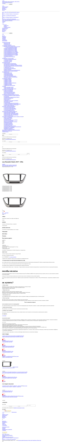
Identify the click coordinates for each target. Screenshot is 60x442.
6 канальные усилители (8, 61)
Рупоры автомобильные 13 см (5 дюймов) (11, 51)
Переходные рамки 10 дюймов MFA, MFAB (11, 113)
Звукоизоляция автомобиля (8, 74)
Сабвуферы (4, 37)
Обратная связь (14, 412)
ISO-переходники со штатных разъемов (10, 64)
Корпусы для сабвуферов (8, 117)
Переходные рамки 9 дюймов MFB (9, 112)
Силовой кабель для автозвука (9, 67)
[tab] (31, 231)
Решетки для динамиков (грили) (9, 129)
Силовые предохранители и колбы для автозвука (12, 95)
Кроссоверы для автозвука (8, 55)
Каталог (3, 35)
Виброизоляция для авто (8, 72)
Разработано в (36, 440)
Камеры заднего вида (7, 98)
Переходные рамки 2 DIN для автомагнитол (11, 114)
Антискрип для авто (7, 77)
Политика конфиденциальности (23, 440)
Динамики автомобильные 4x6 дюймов (10, 48)
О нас (3, 413)
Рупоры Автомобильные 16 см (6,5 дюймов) (11, 52)
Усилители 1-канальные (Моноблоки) (10, 59)
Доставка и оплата (5, 6)
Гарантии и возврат (7, 27)
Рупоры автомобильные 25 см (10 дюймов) (11, 54)
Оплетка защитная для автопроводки (10, 63)
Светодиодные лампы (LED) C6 (9, 107)
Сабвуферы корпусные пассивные (9, 85)
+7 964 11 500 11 (16, 1)
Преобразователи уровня (8, 122)
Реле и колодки (6, 96)
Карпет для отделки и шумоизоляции (10, 76)
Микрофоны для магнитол (8, 128)
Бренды (3, 10)
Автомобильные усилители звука (7, 58)
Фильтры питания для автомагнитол (10, 125)
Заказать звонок (2, 3)
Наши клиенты (4, 7)
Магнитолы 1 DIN (7, 43)
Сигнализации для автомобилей (7, 89)
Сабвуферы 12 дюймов (7, 81)
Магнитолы (4, 36)
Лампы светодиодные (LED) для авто (10, 88)
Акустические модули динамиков (9, 56)
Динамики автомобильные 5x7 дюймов (10, 49)
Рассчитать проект (3, 315)
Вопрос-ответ (6, 25)
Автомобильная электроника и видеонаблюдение (10, 94)
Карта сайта (30, 440)
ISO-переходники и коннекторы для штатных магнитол (13, 65)
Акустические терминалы (8, 123)
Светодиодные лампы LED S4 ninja (9, 108)
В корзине (6, 212)
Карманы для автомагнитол (8, 115)
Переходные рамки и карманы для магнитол (9, 111)
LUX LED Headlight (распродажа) (9, 110)
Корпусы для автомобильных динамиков (10, 121)
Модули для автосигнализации (9, 93)
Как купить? (4, 9)
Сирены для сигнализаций (8, 90)
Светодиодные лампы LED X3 (9, 109)
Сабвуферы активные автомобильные (10, 82)
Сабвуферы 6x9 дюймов (8, 84)
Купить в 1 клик (3, 213)
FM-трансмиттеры (7, 102)
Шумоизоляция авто (5, 71)
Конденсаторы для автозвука (8, 120)
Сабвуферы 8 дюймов (7, 79)
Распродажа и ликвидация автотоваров (8, 106)
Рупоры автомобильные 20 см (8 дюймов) (11, 53)
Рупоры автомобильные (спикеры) (11, 47)
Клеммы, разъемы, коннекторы (9, 105)
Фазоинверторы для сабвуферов (9, 127)
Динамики (4, 422)
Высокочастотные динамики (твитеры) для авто (12, 46)
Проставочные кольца (7, 119)
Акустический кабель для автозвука (10, 68)
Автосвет (3, 86)
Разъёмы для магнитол (7, 69)
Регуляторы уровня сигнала (8, 124)
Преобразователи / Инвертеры (7, 429)
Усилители (4, 38)
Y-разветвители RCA (7, 66)
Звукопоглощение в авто (8, 73)
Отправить (2, 135)
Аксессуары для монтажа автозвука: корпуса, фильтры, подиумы (12, 116)
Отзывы (5, 24)
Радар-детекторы (7, 99)
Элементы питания (5, 131)
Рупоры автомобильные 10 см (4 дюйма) (10, 50)
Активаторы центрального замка (9, 92)
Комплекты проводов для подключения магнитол (12, 70)
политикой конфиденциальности (10, 139)
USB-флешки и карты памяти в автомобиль (11, 100)
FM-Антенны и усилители (8, 101)
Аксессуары (4, 424)
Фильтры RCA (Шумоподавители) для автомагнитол (12, 126)
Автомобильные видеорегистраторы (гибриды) (11, 97)
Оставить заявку (3, 409)
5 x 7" (5, 57)
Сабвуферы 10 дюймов (7, 80)
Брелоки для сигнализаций (8, 91)
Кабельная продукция (5, 62)
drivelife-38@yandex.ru (7, 1)
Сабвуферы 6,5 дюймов (8, 83)
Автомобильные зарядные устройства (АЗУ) (11, 104)
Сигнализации (4, 425)
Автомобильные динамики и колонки (8, 45)
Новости (5, 26)
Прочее (3, 423)
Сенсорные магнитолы (6, 42)
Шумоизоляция (4, 40)
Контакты (3, 8)
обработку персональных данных (19, 407)
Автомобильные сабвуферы (6, 78)
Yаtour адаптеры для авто (8, 118)
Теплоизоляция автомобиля (8, 75)
